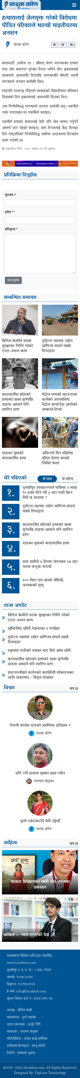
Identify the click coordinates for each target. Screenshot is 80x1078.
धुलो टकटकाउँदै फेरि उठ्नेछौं (40, 821)
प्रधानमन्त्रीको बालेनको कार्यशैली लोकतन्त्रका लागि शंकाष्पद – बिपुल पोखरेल (41, 675)
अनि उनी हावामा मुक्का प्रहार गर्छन (40, 773)
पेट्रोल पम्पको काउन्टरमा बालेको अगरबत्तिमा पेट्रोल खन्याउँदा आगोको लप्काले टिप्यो (59, 402)
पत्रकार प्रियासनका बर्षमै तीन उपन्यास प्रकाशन (40, 885)
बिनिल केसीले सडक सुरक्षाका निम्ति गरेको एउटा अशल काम (17, 346)
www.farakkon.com (21, 963)
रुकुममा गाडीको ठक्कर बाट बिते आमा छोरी (39, 651)
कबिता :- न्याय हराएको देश (26, 935)
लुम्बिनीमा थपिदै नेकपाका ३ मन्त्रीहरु (34, 629)
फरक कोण (21, 45)
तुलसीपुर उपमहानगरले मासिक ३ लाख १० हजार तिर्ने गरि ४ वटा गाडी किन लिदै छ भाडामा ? (50, 493)
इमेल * (9, 212)
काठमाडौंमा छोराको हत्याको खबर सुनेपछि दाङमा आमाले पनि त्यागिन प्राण (17, 402)
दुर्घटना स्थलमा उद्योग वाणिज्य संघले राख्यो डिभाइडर (57, 346)
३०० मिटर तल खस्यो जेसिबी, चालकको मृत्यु (43, 583)
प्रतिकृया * (11, 229)
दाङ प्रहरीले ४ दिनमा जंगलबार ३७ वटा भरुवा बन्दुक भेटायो (50, 564)
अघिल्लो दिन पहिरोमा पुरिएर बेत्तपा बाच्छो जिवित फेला (57, 458)
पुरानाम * (11, 195)
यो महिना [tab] (67, 479)
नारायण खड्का (44, 781)
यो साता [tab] (47, 479)
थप (72, 689)
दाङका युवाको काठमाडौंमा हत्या (14, 456)
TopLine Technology (50, 1073)
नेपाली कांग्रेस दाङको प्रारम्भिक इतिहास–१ (40, 725)
